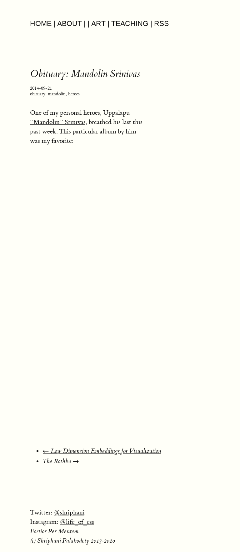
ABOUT (69, 24)
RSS (161, 24)
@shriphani (69, 512)
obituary (37, 94)
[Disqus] (135, 360)
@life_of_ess (77, 522)
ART (98, 24)
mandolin (57, 94)
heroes (74, 94)
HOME (41, 24)
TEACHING (129, 24)
